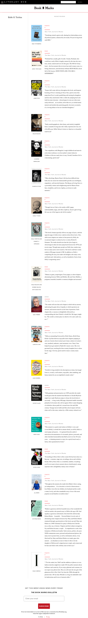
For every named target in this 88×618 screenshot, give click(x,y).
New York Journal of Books (54, 31)
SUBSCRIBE (44, 606)
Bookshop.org (62, 612)
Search (80, 2)
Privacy (48, 617)
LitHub (41, 617)
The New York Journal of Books (55, 55)
